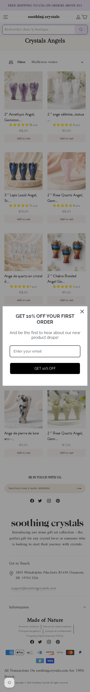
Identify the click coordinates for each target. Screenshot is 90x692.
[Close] (82, 311)
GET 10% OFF (45, 368)
